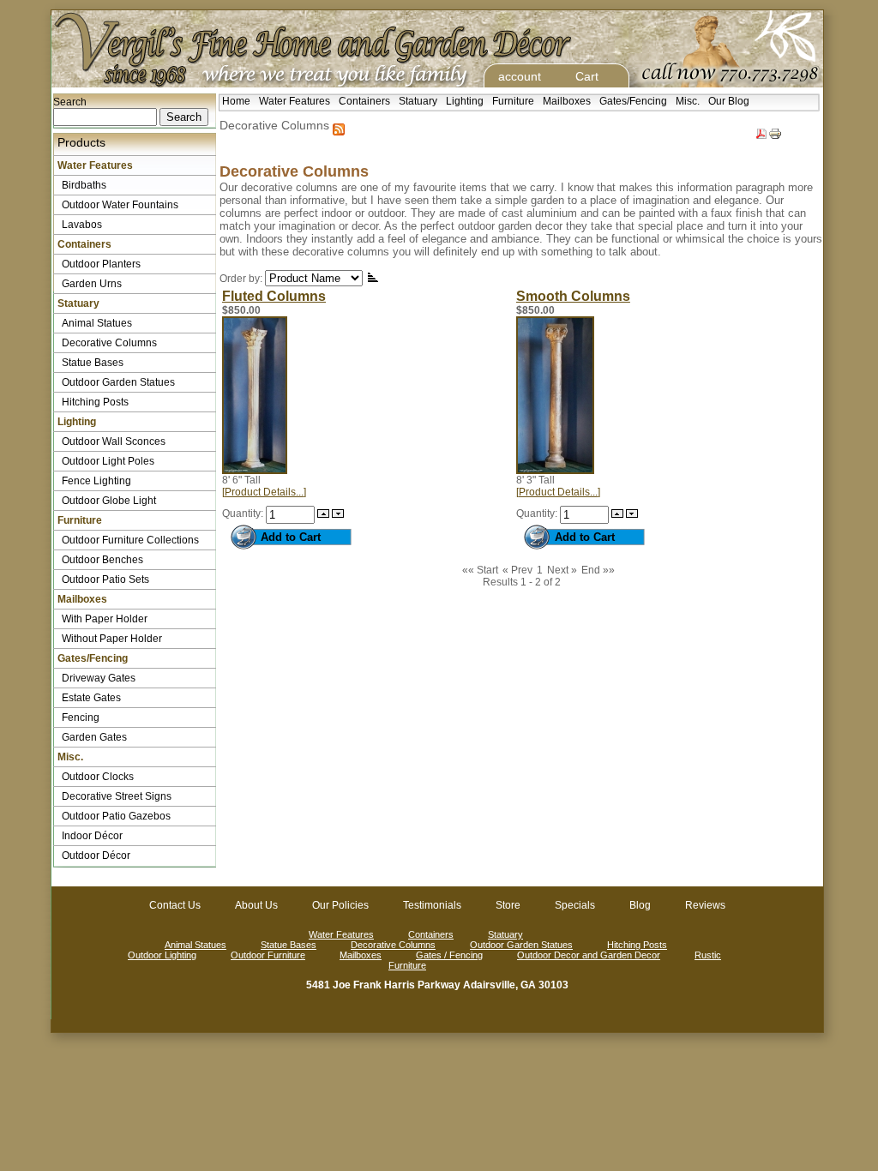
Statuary (418, 101)
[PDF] (761, 130)
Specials (575, 905)
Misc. (688, 101)
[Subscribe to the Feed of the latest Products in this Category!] (339, 125)
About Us (256, 905)
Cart (586, 76)
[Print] (775, 130)
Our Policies (340, 905)
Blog (640, 905)
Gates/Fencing (633, 101)
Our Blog (728, 101)
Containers (364, 101)
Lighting (465, 101)
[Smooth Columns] (555, 471)
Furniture (513, 101)
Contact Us (175, 905)
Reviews (705, 905)
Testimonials (432, 905)
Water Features (294, 101)
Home (236, 101)
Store (508, 905)
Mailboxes (567, 101)
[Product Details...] (264, 492)
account (519, 76)
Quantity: (244, 513)
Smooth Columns (573, 296)
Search (70, 102)
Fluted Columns (274, 296)
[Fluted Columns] (254, 471)
